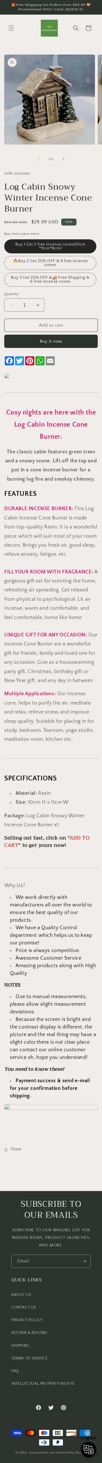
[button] (11, 28)
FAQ (15, 1371)
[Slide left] (38, 159)
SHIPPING (20, 1345)
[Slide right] (63, 159)
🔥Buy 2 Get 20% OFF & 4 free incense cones (50, 263)
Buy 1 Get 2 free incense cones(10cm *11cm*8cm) (50, 246)
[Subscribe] (84, 1261)
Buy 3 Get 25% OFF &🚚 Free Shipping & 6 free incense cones (50, 279)
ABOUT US (21, 1295)
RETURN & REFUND (29, 1333)
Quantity (11, 294)
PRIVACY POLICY (26, 1320)
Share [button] (16, 1149)
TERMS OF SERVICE (29, 1358)
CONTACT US (23, 1307)
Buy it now (51, 341)
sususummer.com (42, 1452)
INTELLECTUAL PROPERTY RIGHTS (43, 1383)
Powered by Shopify (71, 1452)
